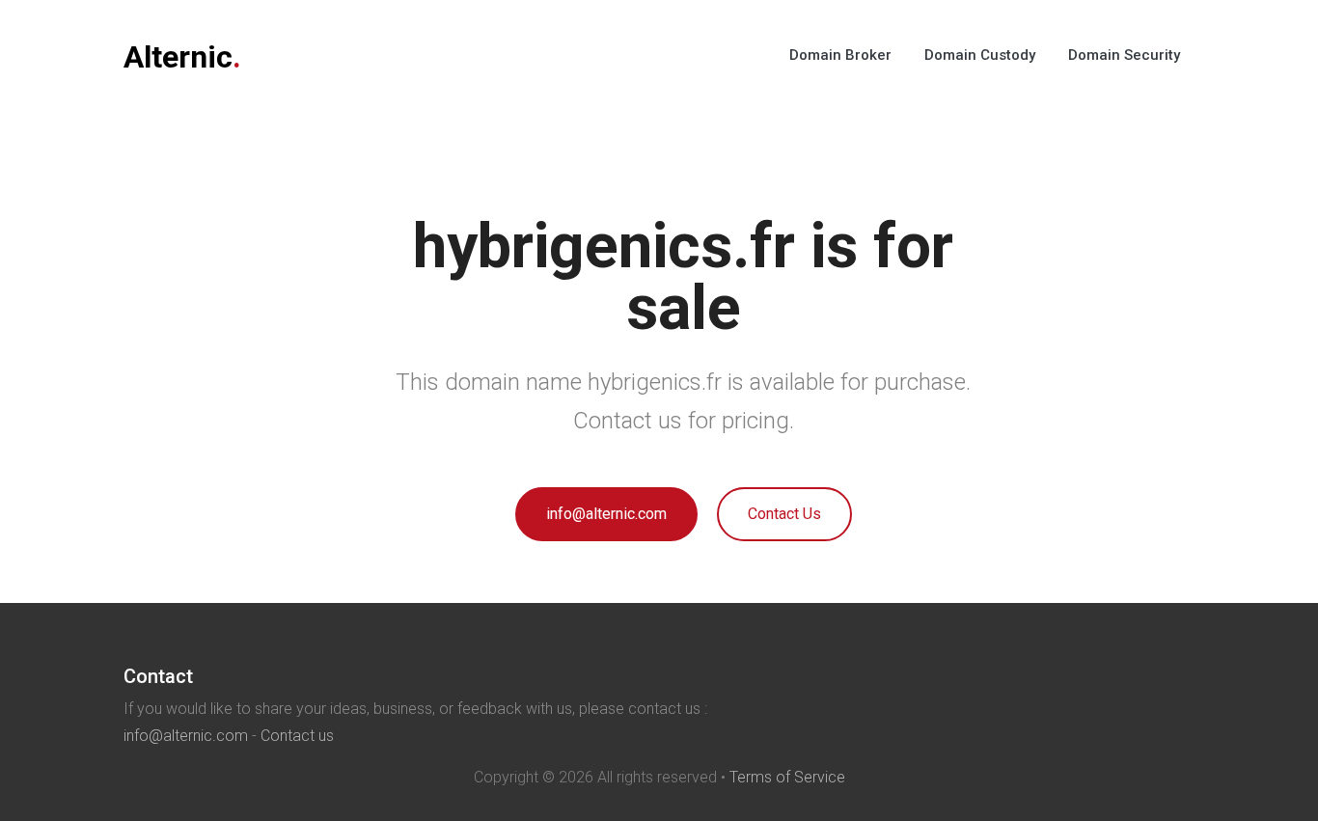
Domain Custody (979, 55)
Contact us (297, 735)
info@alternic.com (606, 514)
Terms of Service (787, 777)
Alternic (182, 57)
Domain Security (1124, 55)
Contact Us (784, 514)
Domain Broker (840, 55)
